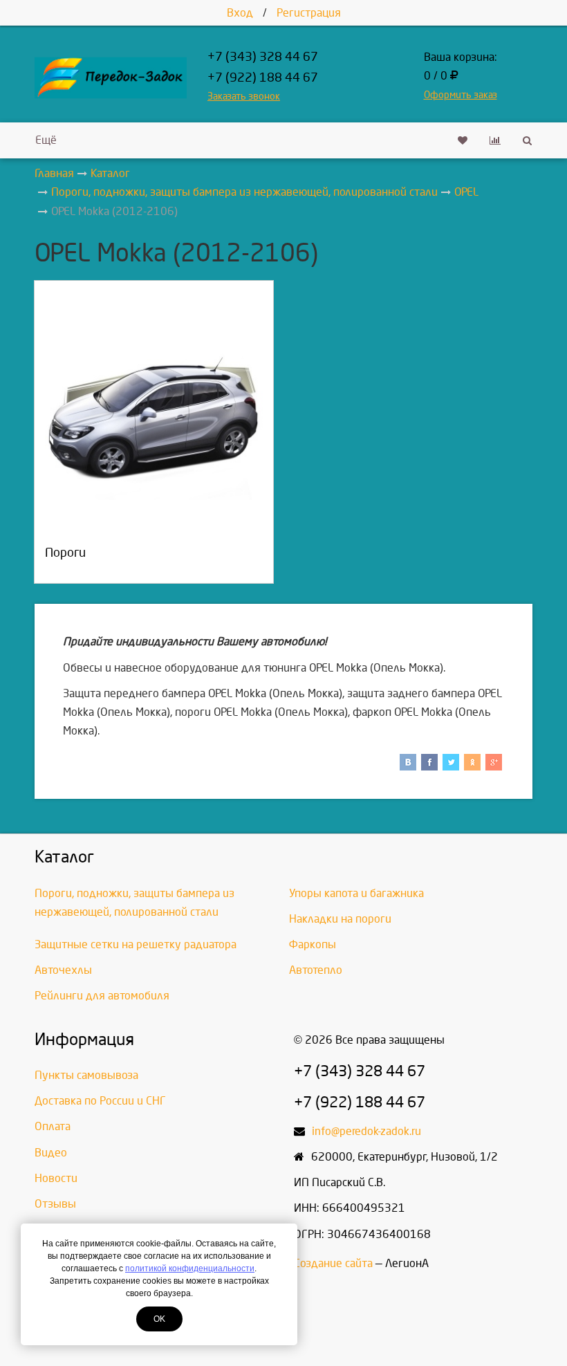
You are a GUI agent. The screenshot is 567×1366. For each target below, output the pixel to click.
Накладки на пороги (340, 919)
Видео (51, 1153)
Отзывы (55, 1204)
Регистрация (309, 13)
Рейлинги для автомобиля (102, 996)
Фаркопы (312, 944)
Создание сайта (333, 1263)
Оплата (53, 1126)
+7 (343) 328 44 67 (262, 57)
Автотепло (315, 970)
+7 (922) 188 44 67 (262, 77)
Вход (240, 13)
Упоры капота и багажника (356, 893)
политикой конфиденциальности (189, 1268)
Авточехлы (63, 970)
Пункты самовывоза (86, 1075)
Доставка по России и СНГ (100, 1101)
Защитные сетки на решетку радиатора (135, 944)
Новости (56, 1178)
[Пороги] (154, 424)
